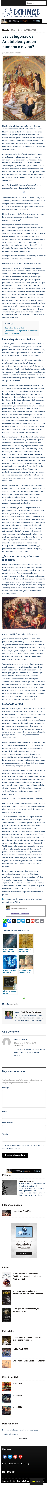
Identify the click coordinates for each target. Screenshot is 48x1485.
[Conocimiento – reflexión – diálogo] (21, 12)
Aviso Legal (25, 1464)
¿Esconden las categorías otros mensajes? (21, 331)
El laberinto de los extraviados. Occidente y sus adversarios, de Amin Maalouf (27, 1276)
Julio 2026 (17, 1384)
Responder (19, 1046)
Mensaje (5, 1088)
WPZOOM (15, 1484)
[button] (11, 324)
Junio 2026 (17, 1395)
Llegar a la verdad (11, 333)
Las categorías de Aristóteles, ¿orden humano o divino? (19, 41)
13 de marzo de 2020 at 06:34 (25, 1043)
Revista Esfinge (23, 1481)
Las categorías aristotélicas (15, 328)
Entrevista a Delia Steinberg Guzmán (29, 1361)
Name (4, 1111)
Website (5, 1134)
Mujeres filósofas (26, 1181)
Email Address (7, 1123)
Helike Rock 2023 (20, 1349)
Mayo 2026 (17, 1407)
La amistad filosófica (22, 1211)
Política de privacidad (10, 1464)
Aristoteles (14, 1004)
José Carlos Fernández (13, 53)
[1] (20, 803)
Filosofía (5, 30)
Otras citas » (23, 1438)
